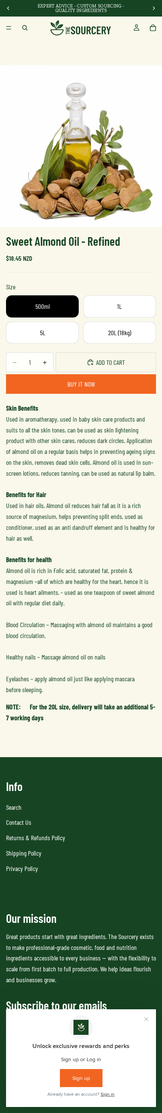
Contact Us (18, 822)
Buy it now (81, 384)
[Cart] (153, 28)
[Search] (25, 28)
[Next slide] (153, 8)
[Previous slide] (8, 8)
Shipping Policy (23, 853)
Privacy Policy (22, 868)
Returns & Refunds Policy (35, 837)
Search (13, 807)
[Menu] (8, 27)
